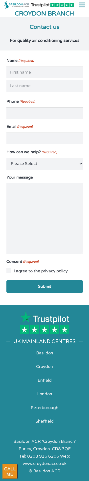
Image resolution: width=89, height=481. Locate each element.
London (44, 394)
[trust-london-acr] (44, 322)
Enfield (45, 380)
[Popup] (9, 471)
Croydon (44, 366)
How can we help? (31, 151)
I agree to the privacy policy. (41, 271)
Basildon (44, 353)
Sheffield (45, 421)
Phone (20, 101)
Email (19, 126)
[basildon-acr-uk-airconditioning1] (16, 5)
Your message (19, 177)
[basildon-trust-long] (52, 5)
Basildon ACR (47, 471)
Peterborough (44, 407)
